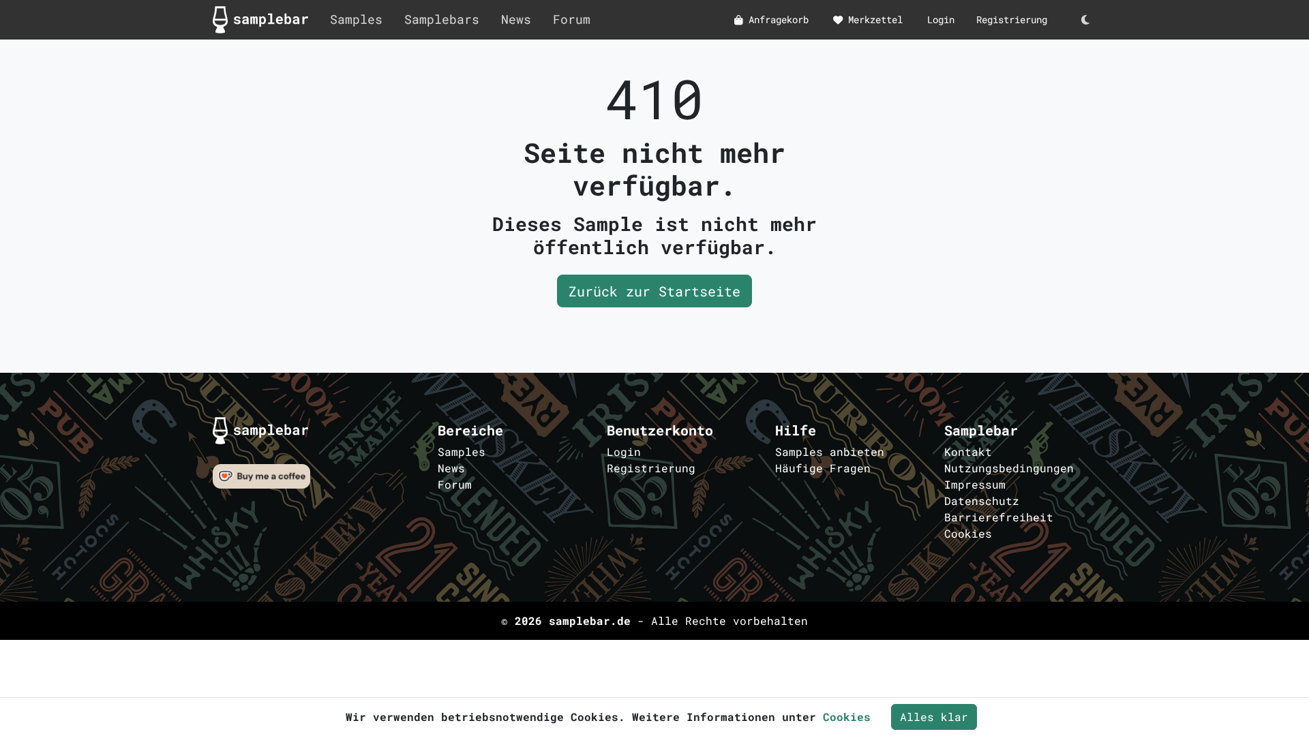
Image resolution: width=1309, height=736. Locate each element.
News (516, 19)
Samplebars (441, 19)
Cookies (968, 533)
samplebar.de (590, 620)
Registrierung (1011, 19)
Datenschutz (981, 500)
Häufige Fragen (823, 468)
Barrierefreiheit (998, 517)
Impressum (975, 484)
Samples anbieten (829, 451)
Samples (356, 19)
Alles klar (934, 716)
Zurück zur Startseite (654, 291)
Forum (571, 19)
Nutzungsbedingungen (1009, 468)
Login (940, 19)
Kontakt (968, 451)
